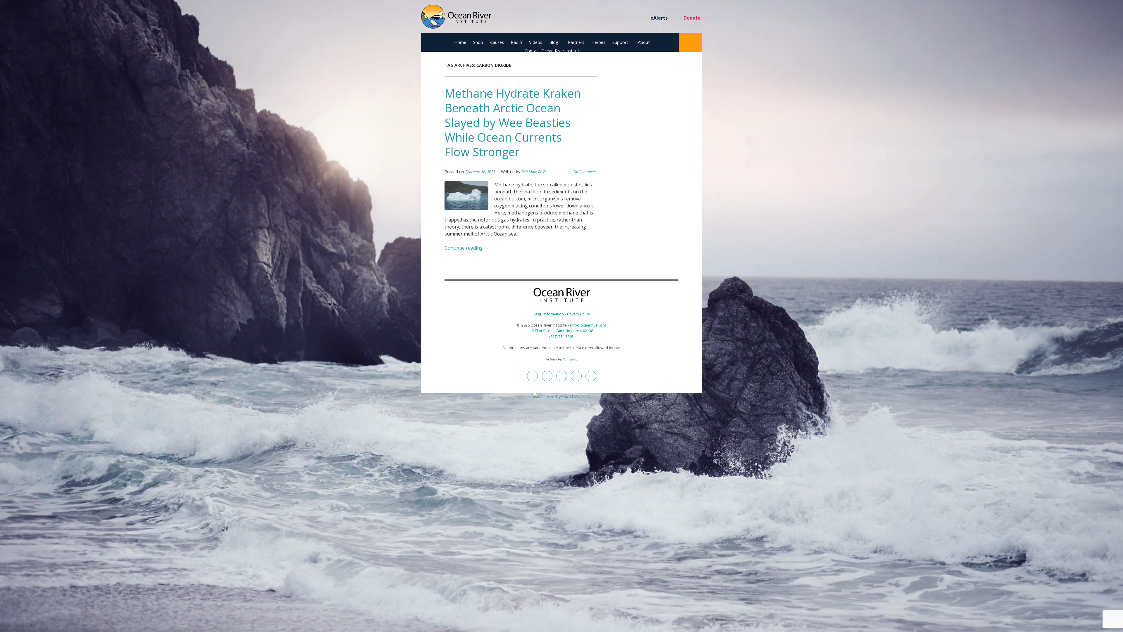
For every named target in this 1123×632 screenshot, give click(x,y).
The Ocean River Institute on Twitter (586, 18)
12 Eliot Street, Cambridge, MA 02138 (561, 330)
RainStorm (570, 358)
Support (620, 42)
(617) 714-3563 (561, 336)
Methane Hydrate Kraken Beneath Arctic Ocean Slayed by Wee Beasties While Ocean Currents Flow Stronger (513, 122)
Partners (576, 42)
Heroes (598, 42)
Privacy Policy (578, 314)
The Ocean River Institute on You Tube (607, 18)
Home (460, 42)
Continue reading (467, 248)
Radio (516, 42)
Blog (553, 42)
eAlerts (659, 18)
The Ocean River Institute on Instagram (596, 18)
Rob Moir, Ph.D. (534, 171)
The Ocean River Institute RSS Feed (617, 18)
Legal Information (548, 314)
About (644, 42)
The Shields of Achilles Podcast (628, 18)
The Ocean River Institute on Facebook (575, 18)
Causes (497, 42)
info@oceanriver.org (588, 325)
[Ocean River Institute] (456, 19)
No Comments (585, 171)
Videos (535, 42)
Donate (692, 18)
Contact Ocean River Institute (553, 51)
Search (690, 42)
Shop (478, 42)
